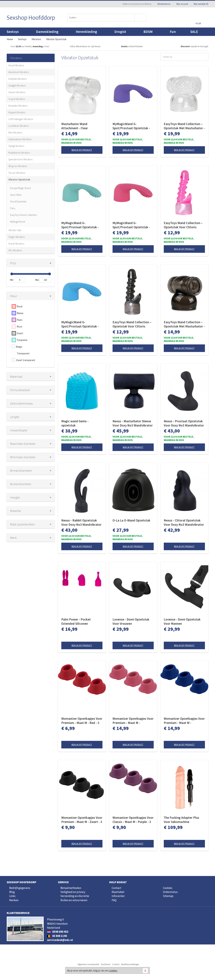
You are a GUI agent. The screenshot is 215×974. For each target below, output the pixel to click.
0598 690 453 (60, 932)
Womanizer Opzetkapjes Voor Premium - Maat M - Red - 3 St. (81, 721)
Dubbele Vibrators (17, 78)
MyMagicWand (17, 221)
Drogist (120, 31)
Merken (13, 900)
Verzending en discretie (74, 896)
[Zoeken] (140, 17)
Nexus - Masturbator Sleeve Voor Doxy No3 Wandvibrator (133, 423)
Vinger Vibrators (16, 237)
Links (12, 896)
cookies (113, 970)
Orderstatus (170, 892)
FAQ (114, 900)
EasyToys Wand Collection (23, 215)
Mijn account (182, 4)
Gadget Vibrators (17, 85)
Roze (19, 326)
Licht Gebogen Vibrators (20, 119)
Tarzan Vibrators (16, 172)
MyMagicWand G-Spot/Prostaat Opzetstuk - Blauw (80, 324)
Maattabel (118, 892)
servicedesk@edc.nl (60, 940)
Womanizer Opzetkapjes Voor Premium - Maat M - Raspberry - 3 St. (133, 721)
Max (37, 279)
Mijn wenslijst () (200, 4)
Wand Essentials (18, 201)
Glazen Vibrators (16, 92)
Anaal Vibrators (16, 65)
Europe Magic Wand (20, 188)
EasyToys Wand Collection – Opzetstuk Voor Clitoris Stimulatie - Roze (183, 225)
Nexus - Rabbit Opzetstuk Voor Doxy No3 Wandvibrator (81, 522)
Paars (20, 319)
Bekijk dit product (82, 149)
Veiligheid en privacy (72, 892)
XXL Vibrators (15, 250)
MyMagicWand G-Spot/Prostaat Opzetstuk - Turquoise (80, 225)
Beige (19, 346)
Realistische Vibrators (19, 152)
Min (11, 279)
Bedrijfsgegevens (19, 888)
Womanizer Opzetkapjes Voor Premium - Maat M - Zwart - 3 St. (81, 820)
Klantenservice (163, 4)
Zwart (20, 333)
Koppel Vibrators (16, 112)
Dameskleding (47, 31)
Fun (173, 31)
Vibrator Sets (14, 230)
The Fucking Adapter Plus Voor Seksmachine (181, 820)
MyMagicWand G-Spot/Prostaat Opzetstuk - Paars (131, 126)
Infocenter (118, 896)
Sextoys (13, 31)
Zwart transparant (25, 360)
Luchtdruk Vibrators (18, 125)
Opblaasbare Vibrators (19, 139)
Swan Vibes (15, 194)
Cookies (167, 888)
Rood (19, 306)
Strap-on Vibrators (17, 166)
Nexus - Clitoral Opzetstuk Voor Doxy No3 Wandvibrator (184, 522)
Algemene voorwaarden (88, 964)
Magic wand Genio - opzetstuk (75, 423)
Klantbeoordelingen (130, 964)
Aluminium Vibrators (18, 72)
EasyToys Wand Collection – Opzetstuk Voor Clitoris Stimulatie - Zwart (132, 324)
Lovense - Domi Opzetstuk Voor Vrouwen (131, 621)
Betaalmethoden (70, 888)
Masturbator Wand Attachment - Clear (74, 126)
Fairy (12, 208)
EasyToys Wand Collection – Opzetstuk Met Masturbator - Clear (184, 126)
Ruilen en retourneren (73, 900)
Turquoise (22, 340)
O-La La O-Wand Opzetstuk (131, 520)
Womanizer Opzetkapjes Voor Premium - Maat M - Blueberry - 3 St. (184, 721)
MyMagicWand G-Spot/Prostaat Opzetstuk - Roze (131, 225)
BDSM (148, 31)
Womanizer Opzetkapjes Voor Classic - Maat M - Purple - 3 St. (133, 820)
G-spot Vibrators (16, 99)
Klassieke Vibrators (17, 105)
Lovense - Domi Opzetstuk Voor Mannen (182, 621)
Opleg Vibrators (16, 146)
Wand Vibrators (16, 243)
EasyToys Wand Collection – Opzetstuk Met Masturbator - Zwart (184, 324)
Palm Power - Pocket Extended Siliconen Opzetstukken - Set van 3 (78, 621)
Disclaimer (105, 964)
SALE (194, 31)
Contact (116, 888)
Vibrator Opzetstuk (19, 179)
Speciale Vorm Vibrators (20, 159)
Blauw (20, 313)
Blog (12, 892)
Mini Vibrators (15, 132)
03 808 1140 (59, 936)
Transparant (23, 353)
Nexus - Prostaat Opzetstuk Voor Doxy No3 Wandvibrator (184, 423)
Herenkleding (86, 31)
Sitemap (168, 896)
